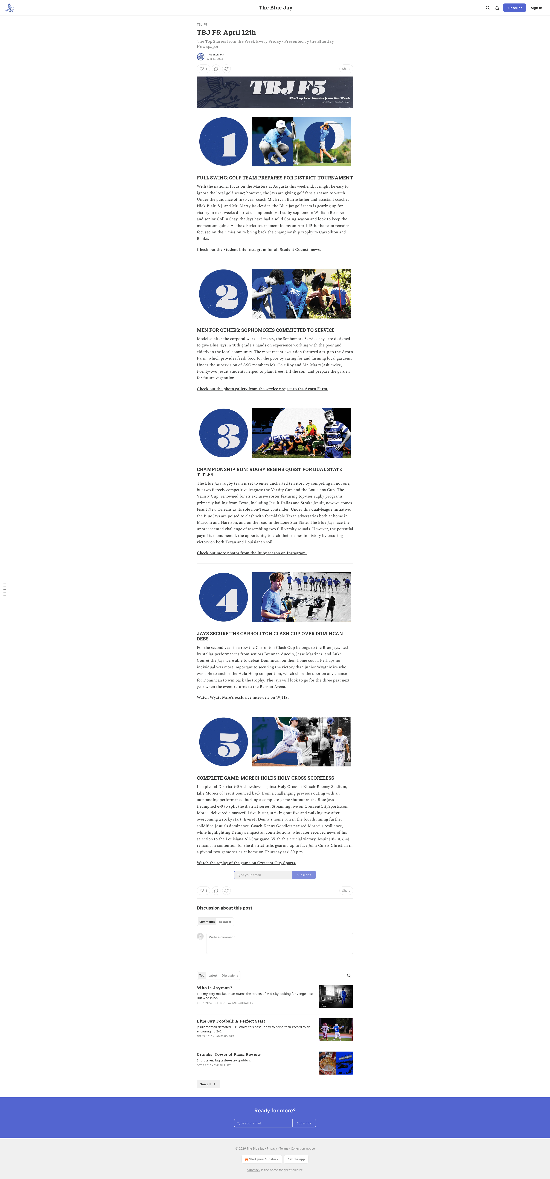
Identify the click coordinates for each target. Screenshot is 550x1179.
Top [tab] (201, 975)
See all (205, 1084)
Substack (253, 1170)
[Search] (487, 7)
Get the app (296, 1159)
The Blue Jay (215, 54)
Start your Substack (263, 1159)
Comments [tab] (207, 922)
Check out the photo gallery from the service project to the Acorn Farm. (262, 389)
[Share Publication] (497, 7)
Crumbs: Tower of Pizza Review (229, 1054)
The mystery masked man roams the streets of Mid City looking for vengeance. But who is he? (255, 995)
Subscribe (514, 8)
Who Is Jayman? (214, 987)
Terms (284, 1148)
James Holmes (224, 1036)
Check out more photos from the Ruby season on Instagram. (252, 553)
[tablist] (215, 921)
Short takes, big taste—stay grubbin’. (224, 1060)
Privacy (272, 1148)
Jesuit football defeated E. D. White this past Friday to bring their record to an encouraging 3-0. (253, 1029)
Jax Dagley (245, 1002)
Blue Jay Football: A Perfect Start (231, 1021)
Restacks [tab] (225, 922)
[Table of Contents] (5, 589)
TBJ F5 (202, 24)
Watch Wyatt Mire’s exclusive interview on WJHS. (243, 697)
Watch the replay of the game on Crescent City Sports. (246, 863)
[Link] (190, 177)
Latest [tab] (213, 975)
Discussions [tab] (230, 975)
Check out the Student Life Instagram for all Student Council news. (259, 250)
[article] (275, 998)
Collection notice (303, 1148)
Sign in (536, 8)
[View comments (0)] (216, 68)
